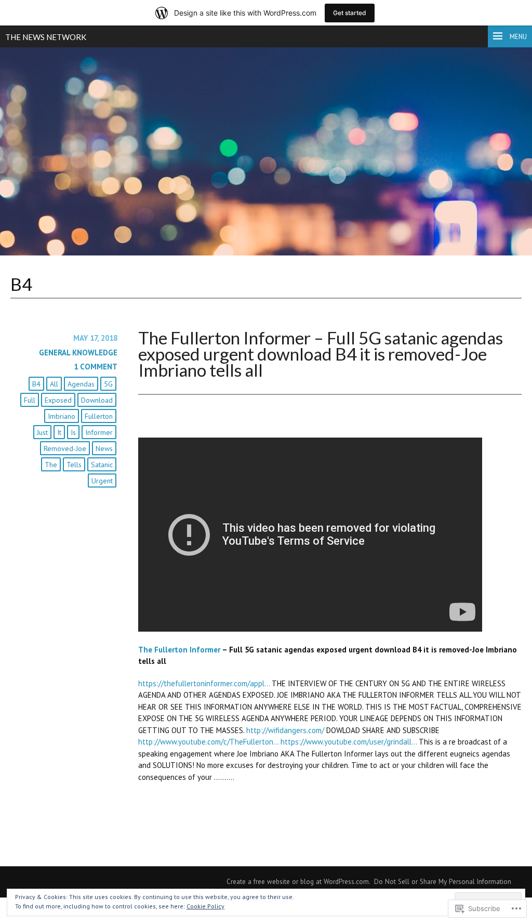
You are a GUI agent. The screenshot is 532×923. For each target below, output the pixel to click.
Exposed (58, 400)
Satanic (102, 464)
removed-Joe (65, 448)
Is (73, 432)
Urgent (102, 480)
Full (29, 400)
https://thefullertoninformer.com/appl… (204, 683)
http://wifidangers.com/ (285, 730)
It (59, 432)
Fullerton (99, 416)
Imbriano (61, 416)
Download (97, 400)
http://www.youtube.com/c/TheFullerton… (208, 742)
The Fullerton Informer (179, 650)
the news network (45, 37)
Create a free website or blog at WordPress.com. (298, 881)
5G (108, 384)
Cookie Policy (205, 906)
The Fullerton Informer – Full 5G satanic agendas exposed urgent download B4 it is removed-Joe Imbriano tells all (320, 353)
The (51, 464)
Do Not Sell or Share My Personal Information (442, 881)
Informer (99, 432)
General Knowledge (78, 352)
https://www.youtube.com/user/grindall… (349, 742)
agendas (81, 384)
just (42, 432)
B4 (36, 384)
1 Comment (95, 366)
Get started (349, 13)
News (104, 448)
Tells (74, 464)
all (54, 384)
